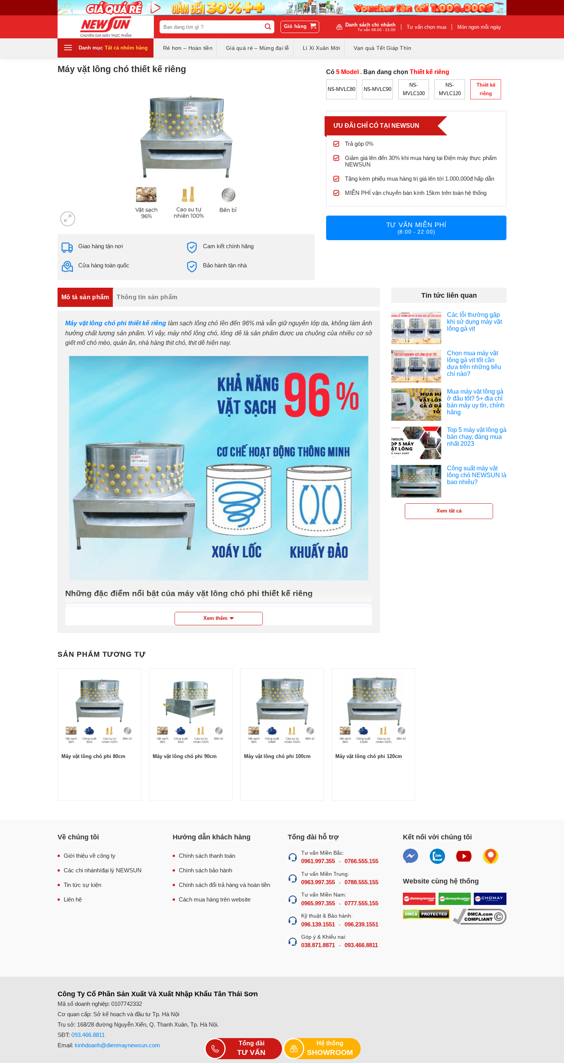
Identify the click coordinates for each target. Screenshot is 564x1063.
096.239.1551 (361, 924)
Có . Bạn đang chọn (387, 72)
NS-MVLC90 (377, 89)
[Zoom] (67, 218)
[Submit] (267, 26)
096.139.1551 (318, 924)
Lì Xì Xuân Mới (321, 48)
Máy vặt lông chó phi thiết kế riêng (115, 323)
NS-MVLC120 (450, 89)
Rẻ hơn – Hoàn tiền (188, 48)
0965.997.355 (318, 903)
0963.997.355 (318, 882)
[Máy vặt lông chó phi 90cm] (191, 710)
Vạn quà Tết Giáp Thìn (383, 48)
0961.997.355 (318, 861)
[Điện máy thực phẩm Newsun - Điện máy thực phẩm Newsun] (106, 26)
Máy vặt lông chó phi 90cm (185, 756)
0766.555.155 (361, 861)
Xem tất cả (449, 511)
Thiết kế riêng (486, 89)
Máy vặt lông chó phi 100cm (277, 756)
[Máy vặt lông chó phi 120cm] (373, 710)
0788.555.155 (361, 882)
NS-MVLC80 (341, 89)
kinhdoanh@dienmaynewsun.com (117, 1045)
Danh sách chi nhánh (370, 27)
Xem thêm (215, 618)
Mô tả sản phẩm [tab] (85, 297)
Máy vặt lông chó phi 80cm (93, 756)
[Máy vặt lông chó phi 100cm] (282, 710)
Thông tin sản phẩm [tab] (147, 297)
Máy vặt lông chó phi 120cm (368, 756)
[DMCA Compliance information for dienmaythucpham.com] (479, 917)
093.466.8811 (361, 945)
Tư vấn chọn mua (426, 27)
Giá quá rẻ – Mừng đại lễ (257, 48)
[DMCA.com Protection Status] (426, 917)
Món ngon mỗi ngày (479, 27)
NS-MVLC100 (414, 89)
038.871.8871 (318, 945)
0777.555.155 (361, 903)
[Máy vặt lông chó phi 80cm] (99, 710)
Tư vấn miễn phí (416, 228)
